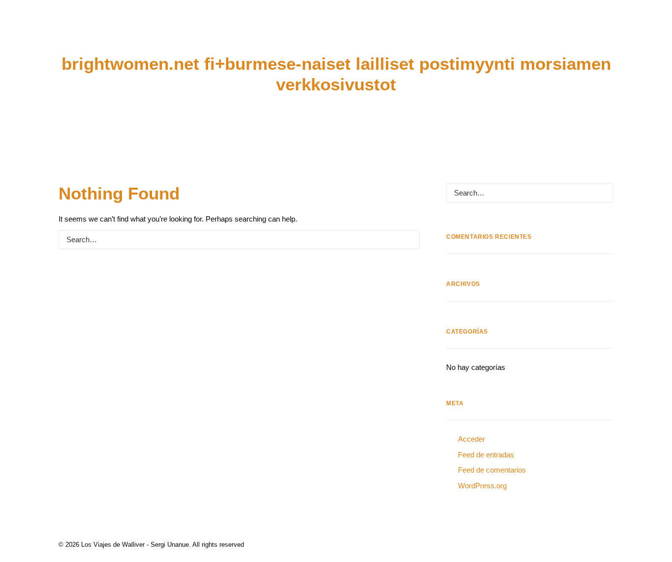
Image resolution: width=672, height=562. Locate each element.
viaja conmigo (425, 36)
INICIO (30, 36)
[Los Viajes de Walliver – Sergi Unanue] (336, 36)
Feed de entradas (486, 454)
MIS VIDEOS (163, 36)
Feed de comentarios (492, 470)
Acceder (471, 439)
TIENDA (488, 36)
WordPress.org (482, 485)
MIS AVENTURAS (91, 36)
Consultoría (232, 36)
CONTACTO (543, 36)
